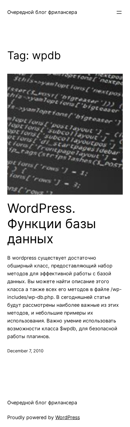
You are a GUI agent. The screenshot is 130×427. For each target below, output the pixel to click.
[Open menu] (119, 12)
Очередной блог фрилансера (42, 12)
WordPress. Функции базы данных (51, 223)
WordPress (67, 417)
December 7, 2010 (25, 350)
